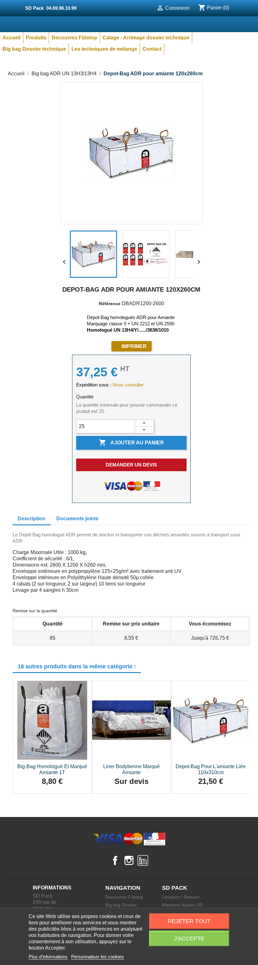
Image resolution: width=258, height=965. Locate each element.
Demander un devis (131, 464)
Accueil (11, 37)
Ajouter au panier (131, 442)
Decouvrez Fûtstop (74, 37)
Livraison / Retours (180, 896)
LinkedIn (143, 860)
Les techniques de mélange (104, 49)
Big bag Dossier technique (34, 49)
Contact (152, 49)
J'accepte (189, 938)
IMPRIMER (134, 346)
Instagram (129, 860)
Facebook (115, 860)
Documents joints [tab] (77, 518)
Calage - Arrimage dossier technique (146, 37)
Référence (110, 303)
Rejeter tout (189, 921)
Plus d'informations (48, 956)
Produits (36, 37)
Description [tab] (31, 518)
